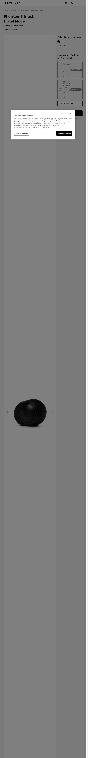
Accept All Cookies (64, 133)
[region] (43, 124)
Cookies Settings (21, 133)
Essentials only (66, 113)
